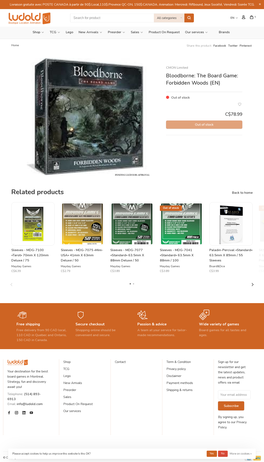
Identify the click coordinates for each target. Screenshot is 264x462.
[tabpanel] (88, 117)
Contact (120, 362)
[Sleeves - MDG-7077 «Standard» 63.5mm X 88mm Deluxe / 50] (132, 224)
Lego (69, 32)
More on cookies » (241, 454)
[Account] (244, 18)
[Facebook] (9, 413)
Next (253, 284)
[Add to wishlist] (239, 105)
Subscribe (231, 406)
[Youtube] (31, 413)
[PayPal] (257, 459)
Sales (135, 32)
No (223, 453)
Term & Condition (178, 362)
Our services (194, 32)
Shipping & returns (179, 390)
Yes (212, 453)
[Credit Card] (248, 459)
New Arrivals (88, 32)
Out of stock (204, 124)
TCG (53, 32)
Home (15, 45)
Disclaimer (173, 376)
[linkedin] (24, 413)
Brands (224, 32)
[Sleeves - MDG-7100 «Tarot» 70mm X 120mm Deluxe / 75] (33, 224)
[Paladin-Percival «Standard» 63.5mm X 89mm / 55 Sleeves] (231, 224)
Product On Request (164, 32)
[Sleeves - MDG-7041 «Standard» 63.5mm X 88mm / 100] (181, 224)
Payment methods (179, 383)
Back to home (242, 192)
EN (232, 18)
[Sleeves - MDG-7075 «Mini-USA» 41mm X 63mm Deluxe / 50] (82, 224)
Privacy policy (176, 369)
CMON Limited (177, 67)
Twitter (233, 46)
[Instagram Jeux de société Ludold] (16, 413)
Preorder (114, 32)
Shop (36, 32)
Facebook (219, 46)
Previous (11, 284)
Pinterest (246, 46)
